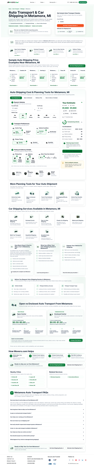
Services (32, 2)
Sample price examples (13, 25)
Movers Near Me (11, 463)
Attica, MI (32, 382)
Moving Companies (55, 377)
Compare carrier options (37, 25)
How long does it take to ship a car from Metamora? (47, 409)
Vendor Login (31, 461)
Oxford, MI (14, 377)
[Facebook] (69, 460)
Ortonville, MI (33, 379)
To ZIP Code (39, 105)
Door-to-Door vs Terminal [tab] (51, 97)
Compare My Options (76, 340)
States (42, 2)
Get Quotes (82, 2)
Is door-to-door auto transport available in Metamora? (47, 428)
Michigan (22, 8)
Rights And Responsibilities (35, 459)
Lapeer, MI (32, 377)
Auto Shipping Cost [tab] (16, 97)
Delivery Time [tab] (39, 97)
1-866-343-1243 (73, 2)
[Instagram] (79, 460)
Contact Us (10, 459)
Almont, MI (32, 385)
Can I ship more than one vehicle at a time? (47, 432)
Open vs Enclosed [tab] (28, 97)
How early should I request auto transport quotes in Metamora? (47, 424)
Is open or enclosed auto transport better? (47, 413)
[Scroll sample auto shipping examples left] (8, 78)
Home (10, 8)
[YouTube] (76, 460)
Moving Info (53, 2)
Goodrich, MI (15, 382)
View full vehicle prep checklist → (70, 272)
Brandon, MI (15, 379)
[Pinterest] (85, 460)
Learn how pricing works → (43, 272)
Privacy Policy (11, 461)
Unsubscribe (31, 463)
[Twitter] (72, 460)
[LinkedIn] (82, 460)
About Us (9, 456)
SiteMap (29, 456)
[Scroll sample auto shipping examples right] (85, 78)
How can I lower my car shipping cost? (47, 420)
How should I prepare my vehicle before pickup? (47, 435)
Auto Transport (15, 8)
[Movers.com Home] (13, 2)
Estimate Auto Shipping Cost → (75, 364)
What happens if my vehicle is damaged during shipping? (47, 439)
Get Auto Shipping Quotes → (77, 65)
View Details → (13, 85)
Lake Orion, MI (15, 385)
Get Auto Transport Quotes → (70, 25)
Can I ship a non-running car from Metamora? (47, 417)
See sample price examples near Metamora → (20, 272)
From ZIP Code (60, 19)
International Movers (74, 377)
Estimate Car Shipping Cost (64, 28)
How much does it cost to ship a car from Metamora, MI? (47, 400)
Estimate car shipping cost (25, 25)
